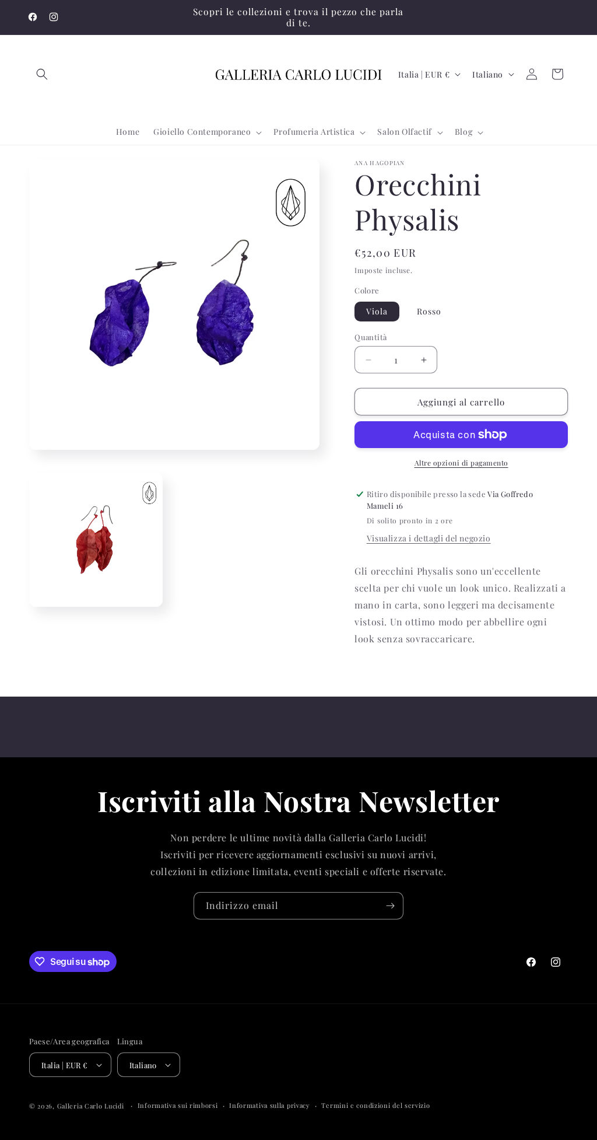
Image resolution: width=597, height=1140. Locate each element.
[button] (42, 74)
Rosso (429, 311)
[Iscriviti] (390, 905)
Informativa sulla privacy (269, 1105)
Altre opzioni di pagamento (461, 462)
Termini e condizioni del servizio (375, 1105)
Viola (377, 311)
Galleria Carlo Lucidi (90, 1105)
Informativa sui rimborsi (178, 1105)
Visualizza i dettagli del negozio (429, 538)
